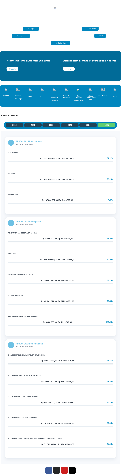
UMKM (114, 97)
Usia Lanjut (18, 99)
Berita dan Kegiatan (67, 96)
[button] (31, 29)
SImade (6, 96)
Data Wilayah (79, 96)
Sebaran (18, 96)
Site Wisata (102, 96)
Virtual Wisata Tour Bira (90, 97)
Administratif (79, 100)
